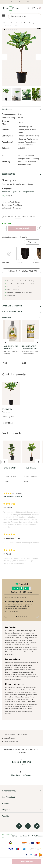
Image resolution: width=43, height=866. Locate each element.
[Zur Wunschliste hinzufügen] (39, 228)
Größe (4, 217)
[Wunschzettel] (33, 8)
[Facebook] (28, 826)
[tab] (21, 791)
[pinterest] (37, 826)
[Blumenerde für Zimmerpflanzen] (30, 331)
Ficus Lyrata (24, 23)
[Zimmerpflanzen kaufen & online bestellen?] (11, 8)
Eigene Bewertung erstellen (23, 191)
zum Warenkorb (27, 861)
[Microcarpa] (12, 452)
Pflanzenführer (15, 23)
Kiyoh (14, 836)
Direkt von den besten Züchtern (22, 2)
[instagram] (19, 826)
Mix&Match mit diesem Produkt (14, 237)
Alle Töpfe (32, 242)
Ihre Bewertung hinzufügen (13, 496)
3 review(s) (6, 191)
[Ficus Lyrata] (11, 393)
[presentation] (4, 57)
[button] (4, 29)
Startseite (6, 23)
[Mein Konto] (28, 8)
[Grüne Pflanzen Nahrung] (12, 331)
